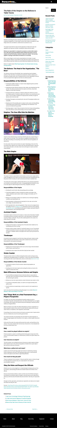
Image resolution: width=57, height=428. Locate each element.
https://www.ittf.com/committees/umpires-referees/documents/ (17, 388)
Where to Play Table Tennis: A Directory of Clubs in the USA (18, 402)
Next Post (35, 409)
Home (4, 418)
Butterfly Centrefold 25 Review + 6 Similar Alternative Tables (50, 26)
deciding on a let (18, 206)
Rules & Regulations (50, 70)
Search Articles (53, 10)
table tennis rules (35, 258)
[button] (51, 2)
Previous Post (9, 409)
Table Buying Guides (50, 72)
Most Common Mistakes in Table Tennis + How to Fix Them (18, 400)
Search (47, 7)
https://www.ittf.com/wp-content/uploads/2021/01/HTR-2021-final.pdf (22, 385)
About (13, 418)
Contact (52, 418)
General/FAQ (48, 55)
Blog (21, 418)
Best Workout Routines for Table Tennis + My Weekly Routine (50, 41)
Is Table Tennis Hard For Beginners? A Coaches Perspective (18, 398)
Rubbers (47, 68)
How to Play (31, 418)
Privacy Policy (41, 426)
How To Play (48, 57)
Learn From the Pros (50, 59)
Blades (47, 50)
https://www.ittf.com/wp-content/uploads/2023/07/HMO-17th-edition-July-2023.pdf (21, 386)
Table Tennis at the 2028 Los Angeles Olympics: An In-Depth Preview (50, 20)
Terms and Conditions (33, 426)
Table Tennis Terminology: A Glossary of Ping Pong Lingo (18, 396)
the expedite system (10, 208)
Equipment (41, 418)
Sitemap (46, 426)
